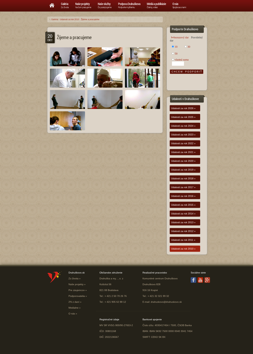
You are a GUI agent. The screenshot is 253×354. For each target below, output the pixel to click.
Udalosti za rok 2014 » (183, 213)
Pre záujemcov (76, 290)
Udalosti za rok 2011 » (183, 240)
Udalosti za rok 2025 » (183, 117)
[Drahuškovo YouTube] (200, 282)
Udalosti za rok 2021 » (183, 152)
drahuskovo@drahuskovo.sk (166, 301)
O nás (71, 313)
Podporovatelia (76, 296)
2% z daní (73, 301)
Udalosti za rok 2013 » (183, 222)
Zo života (73, 278)
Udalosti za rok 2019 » (183, 169)
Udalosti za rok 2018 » (183, 178)
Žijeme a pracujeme (90, 19)
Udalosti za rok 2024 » (183, 125)
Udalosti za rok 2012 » (183, 231)
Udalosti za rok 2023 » (183, 134)
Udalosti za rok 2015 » (183, 204)
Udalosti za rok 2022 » (183, 143)
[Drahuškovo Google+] (207, 282)
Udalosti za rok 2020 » (183, 161)
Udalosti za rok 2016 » (183, 196)
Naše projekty (75, 284)
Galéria (54, 19)
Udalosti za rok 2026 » (183, 108)
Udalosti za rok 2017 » (183, 187)
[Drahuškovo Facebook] (193, 282)
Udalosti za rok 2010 (69, 19)
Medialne (73, 307)
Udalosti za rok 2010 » (183, 248)
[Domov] (51, 4)
